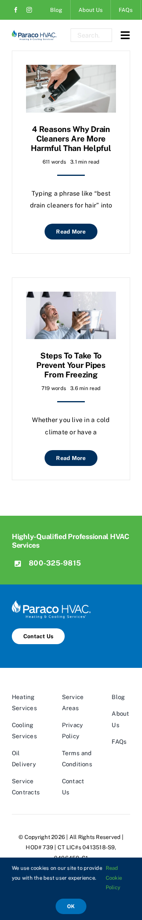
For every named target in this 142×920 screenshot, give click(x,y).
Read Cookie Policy (114, 877)
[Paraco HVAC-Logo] (34, 33)
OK (71, 906)
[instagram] (29, 10)
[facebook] (16, 10)
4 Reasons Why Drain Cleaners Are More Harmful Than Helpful (71, 138)
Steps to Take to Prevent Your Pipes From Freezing (71, 365)
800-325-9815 (55, 563)
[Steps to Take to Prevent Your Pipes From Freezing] (71, 297)
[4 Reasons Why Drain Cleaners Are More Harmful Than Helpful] (71, 70)
